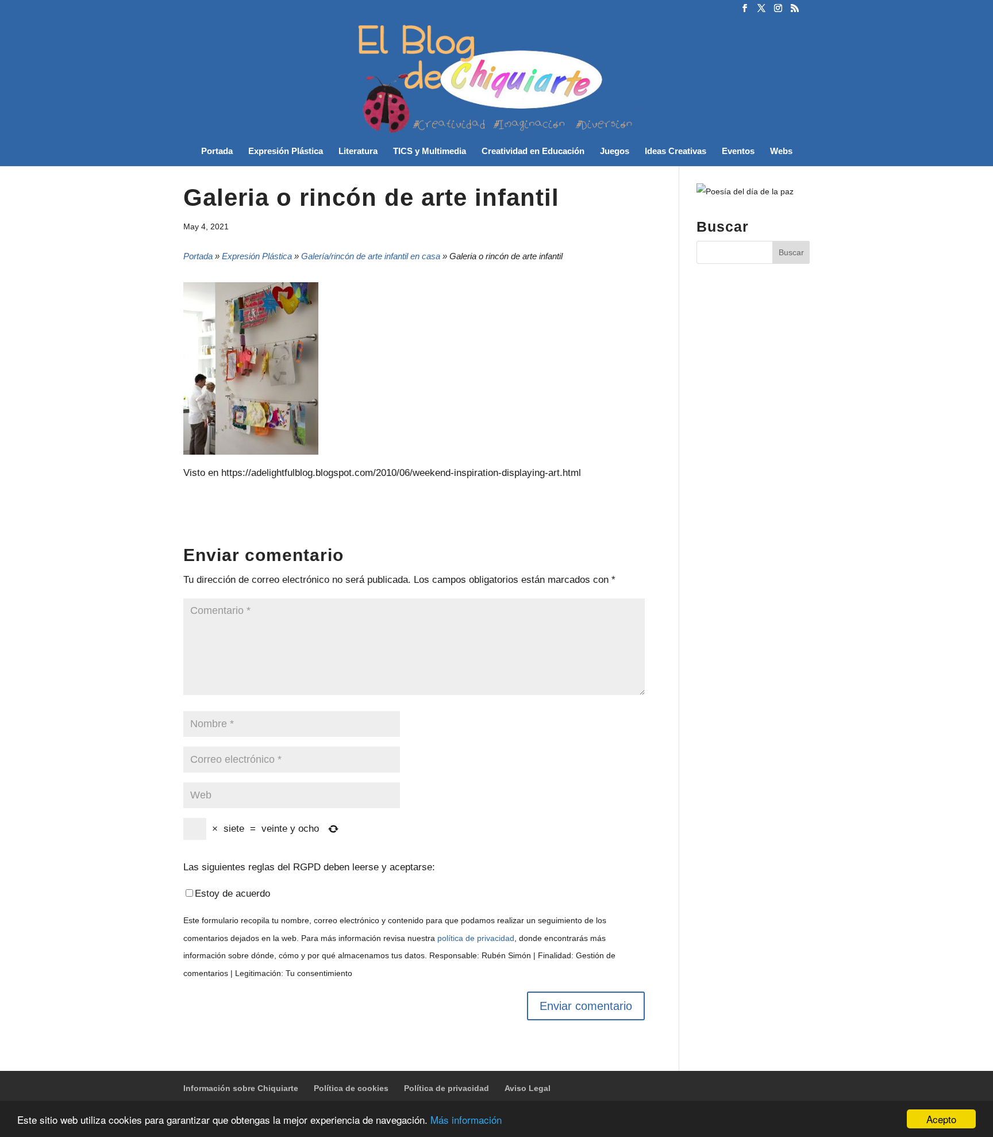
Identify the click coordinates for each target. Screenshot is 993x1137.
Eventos (738, 151)
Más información (466, 1119)
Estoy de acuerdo (232, 893)
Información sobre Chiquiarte (240, 1088)
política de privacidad (475, 938)
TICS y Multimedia (429, 151)
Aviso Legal (528, 1088)
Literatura (358, 151)
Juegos (614, 151)
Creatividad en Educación (533, 151)
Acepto (941, 1119)
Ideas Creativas (675, 151)
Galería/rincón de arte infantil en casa (370, 256)
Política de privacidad (446, 1088)
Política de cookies (351, 1088)
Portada (217, 151)
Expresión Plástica (285, 151)
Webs (781, 151)
